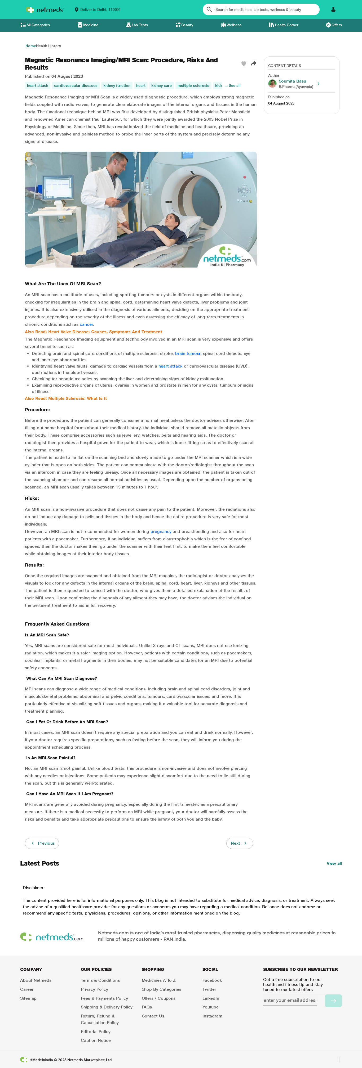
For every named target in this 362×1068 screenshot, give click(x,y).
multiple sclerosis (194, 85)
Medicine (90, 25)
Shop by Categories (162, 989)
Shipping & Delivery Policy (107, 1007)
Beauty (187, 25)
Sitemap (28, 998)
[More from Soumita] (318, 83)
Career (27, 989)
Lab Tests (140, 25)
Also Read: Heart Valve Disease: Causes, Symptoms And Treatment (93, 331)
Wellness (234, 25)
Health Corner (286, 25)
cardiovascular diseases (76, 85)
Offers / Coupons (159, 998)
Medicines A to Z (159, 980)
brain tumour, (188, 353)
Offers (337, 25)
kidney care (161, 85)
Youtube (210, 1007)
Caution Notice (96, 1040)
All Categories (38, 25)
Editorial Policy (96, 1031)
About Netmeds (35, 980)
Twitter (209, 989)
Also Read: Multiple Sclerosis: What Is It (66, 398)
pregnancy (161, 531)
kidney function (116, 85)
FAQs (147, 1007)
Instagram (212, 1016)
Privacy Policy (94, 989)
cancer (86, 324)
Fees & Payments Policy (104, 998)
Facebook (212, 980)
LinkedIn (210, 998)
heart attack (37, 85)
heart (140, 85)
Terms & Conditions (100, 980)
